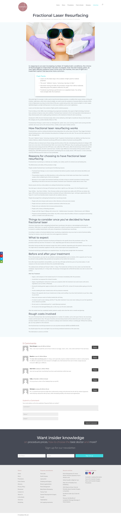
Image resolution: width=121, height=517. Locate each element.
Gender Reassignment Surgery (48, 494)
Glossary (88, 5)
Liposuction (43, 479)
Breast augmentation (45, 484)
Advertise (95, 5)
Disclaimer (20, 489)
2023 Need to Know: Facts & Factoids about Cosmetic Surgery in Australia (71, 489)
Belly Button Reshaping (46, 489)
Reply (95, 347)
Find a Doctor (79, 5)
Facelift (42, 497)
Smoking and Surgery (46, 481)
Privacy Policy (21, 486)
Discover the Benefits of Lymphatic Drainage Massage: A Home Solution (71, 500)
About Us (20, 494)
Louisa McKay (46, 19)
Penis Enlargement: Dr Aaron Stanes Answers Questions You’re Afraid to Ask (71, 475)
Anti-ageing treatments (46, 502)
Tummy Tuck (43, 492)
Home (58, 5)
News (63, 5)
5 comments (76, 19)
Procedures (71, 5)
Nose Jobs (43, 473)
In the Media (21, 497)
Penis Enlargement (45, 486)
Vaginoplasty (43, 499)
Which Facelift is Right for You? (71, 480)
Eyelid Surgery (44, 476)
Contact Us (21, 492)
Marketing (20, 502)
